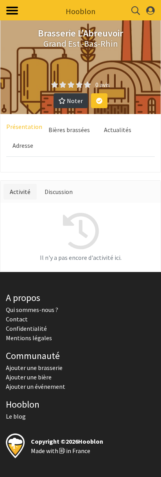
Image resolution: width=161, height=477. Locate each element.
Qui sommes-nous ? (32, 310)
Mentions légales (29, 338)
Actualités (117, 130)
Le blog (16, 416)
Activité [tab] (20, 192)
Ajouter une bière (29, 377)
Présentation (24, 127)
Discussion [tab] (59, 192)
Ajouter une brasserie (34, 368)
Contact (17, 319)
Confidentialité (26, 328)
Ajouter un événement (35, 386)
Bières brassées (69, 130)
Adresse (23, 145)
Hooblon (80, 11)
